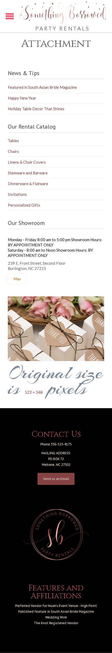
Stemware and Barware (28, 172)
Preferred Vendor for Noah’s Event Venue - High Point (56, 606)
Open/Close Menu (10, 16)
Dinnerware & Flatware (28, 183)
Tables (13, 140)
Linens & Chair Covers (27, 162)
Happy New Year (22, 98)
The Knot (41, 623)
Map (17, 278)
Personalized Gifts (24, 205)
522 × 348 (34, 392)
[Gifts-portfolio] (56, 328)
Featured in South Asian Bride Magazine (42, 87)
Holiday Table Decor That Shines (36, 108)
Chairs (13, 151)
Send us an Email (56, 479)
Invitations (17, 194)
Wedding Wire (56, 617)
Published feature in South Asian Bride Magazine (56, 611)
